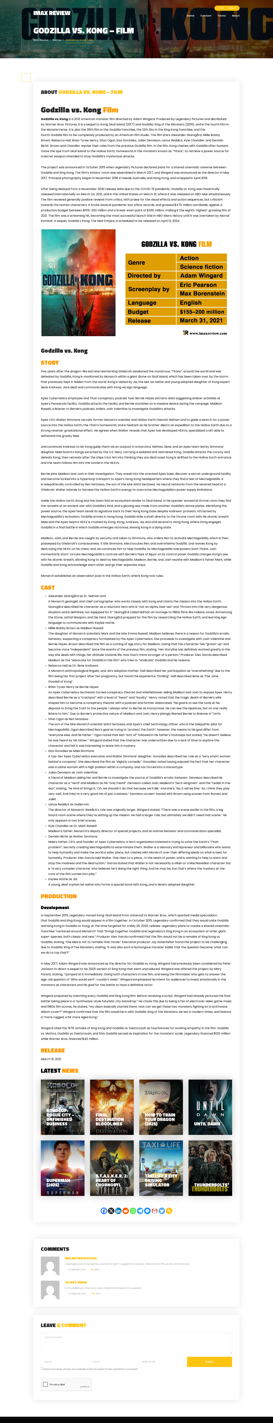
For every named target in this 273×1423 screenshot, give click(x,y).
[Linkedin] (118, 1211)
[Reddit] (125, 1211)
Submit (209, 1362)
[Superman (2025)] (62, 1168)
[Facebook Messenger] (147, 1211)
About (236, 15)
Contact (205, 15)
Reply (97, 1269)
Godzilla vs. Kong (79, 109)
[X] (111, 1211)
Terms (221, 15)
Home (190, 15)
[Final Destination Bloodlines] (112, 1107)
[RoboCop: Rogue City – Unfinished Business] (62, 1107)
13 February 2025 (77, 1269)
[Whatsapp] (133, 1211)
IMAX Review (51, 12)
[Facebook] (104, 1211)
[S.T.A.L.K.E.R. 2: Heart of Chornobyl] (112, 1168)
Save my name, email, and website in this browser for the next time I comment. (91, 1369)
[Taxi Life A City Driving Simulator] (161, 1168)
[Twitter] (162, 1211)
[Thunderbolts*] (210, 1168)
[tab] (26, 77)
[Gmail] (154, 1211)
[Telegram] (140, 1211)
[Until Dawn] (210, 1107)
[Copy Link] (169, 1211)
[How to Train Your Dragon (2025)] (161, 1107)
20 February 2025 (78, 1294)
